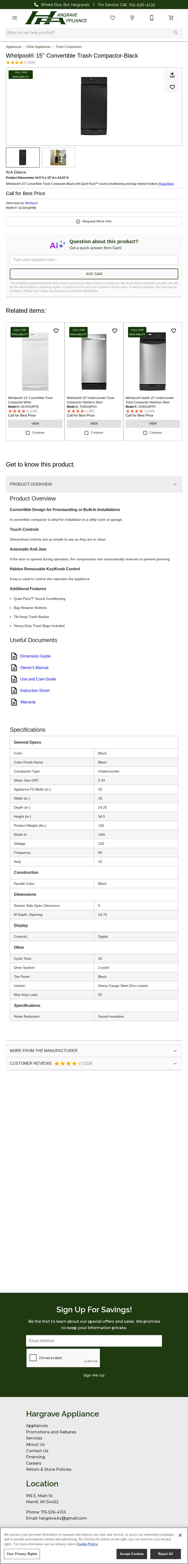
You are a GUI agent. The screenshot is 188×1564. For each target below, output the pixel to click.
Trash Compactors (69, 47)
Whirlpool (31, 203)
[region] (94, 1545)
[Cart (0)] (171, 18)
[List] (112, 18)
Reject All (165, 1554)
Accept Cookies (132, 1554)
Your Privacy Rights (22, 1554)
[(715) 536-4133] (152, 18)
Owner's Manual (34, 668)
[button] (15, 18)
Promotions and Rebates (51, 1432)
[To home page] (55, 17)
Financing (35, 1457)
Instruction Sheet (34, 690)
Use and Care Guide (38, 679)
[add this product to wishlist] (172, 87)
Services (34, 1438)
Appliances (14, 47)
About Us (35, 1444)
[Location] (132, 18)
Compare (38, 432)
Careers (33, 1463)
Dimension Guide (35, 656)
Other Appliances (38, 47)
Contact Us (37, 1451)
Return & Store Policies (48, 1469)
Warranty (28, 702)
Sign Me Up (94, 1375)
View (35, 423)
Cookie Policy (87, 1544)
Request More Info (96, 221)
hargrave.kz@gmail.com (63, 1518)
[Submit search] (175, 32)
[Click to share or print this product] (172, 75)
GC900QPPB (27, 208)
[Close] (180, 1535)
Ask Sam (94, 274)
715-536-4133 (142, 4)
